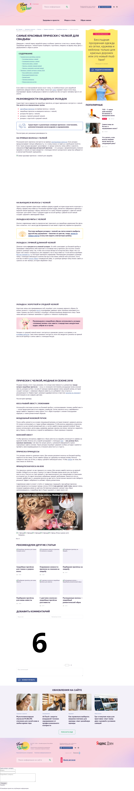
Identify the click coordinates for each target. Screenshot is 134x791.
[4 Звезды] (44, 533)
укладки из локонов (73, 393)
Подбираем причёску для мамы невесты (25, 599)
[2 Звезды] (28, 533)
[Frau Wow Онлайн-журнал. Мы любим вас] (24, 8)
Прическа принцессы (28, 79)
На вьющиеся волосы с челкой (30, 61)
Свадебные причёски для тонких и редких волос (25, 569)
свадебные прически (27, 109)
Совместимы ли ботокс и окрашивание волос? (109, 126)
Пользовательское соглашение (24, 752)
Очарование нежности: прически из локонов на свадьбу (49, 569)
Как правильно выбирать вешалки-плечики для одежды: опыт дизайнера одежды (79, 719)
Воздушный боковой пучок (30, 75)
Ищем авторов (69, 760)
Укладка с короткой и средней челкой (33, 68)
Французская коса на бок (29, 82)
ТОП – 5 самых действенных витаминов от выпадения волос (108, 113)
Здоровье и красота (51, 20)
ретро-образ (33, 258)
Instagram (117, 7)
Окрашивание (46, 713)
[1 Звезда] (20, 533)
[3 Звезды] (36, 533)
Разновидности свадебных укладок (30, 57)
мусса (38, 310)
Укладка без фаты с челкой (30, 63)
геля (61, 441)
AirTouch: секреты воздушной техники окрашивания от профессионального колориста (50, 721)
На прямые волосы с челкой (30, 59)
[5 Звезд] (51, 533)
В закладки (36, 4)
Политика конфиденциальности (42, 752)
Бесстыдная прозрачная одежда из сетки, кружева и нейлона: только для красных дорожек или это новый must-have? (101, 49)
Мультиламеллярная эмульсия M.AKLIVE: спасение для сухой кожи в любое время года (27, 719)
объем (70, 459)
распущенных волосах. (59, 142)
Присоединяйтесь (105, 6)
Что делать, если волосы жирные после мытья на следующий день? (108, 140)
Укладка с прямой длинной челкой (32, 66)
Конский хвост (26, 77)
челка (54, 90)
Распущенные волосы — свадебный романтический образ (72, 600)
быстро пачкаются (23, 254)
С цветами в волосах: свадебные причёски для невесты (48, 600)
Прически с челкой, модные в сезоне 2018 (33, 70)
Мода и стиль (69, 20)
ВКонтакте (114, 7)
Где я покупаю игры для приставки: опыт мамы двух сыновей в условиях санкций (105, 719)
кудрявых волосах (22, 334)
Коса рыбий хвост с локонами (30, 73)
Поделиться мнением (103, 70)
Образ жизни (86, 20)
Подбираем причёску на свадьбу (73, 568)
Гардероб (71, 713)
